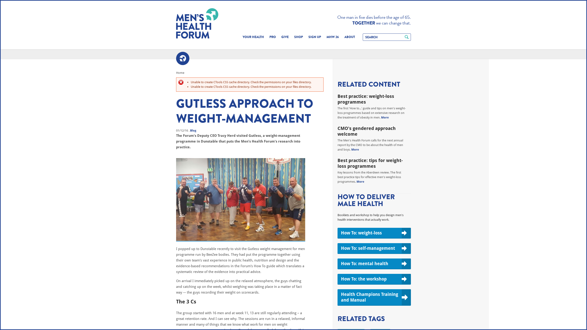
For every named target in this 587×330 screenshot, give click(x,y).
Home (180, 72)
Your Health (253, 37)
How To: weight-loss (361, 232)
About (349, 37)
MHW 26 (333, 37)
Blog (193, 130)
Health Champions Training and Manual (369, 297)
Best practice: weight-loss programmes (366, 99)
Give (285, 37)
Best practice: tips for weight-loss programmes (370, 163)
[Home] (197, 23)
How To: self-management (368, 248)
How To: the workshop (364, 278)
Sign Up (314, 37)
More (385, 117)
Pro (272, 37)
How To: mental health (364, 263)
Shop (298, 37)
